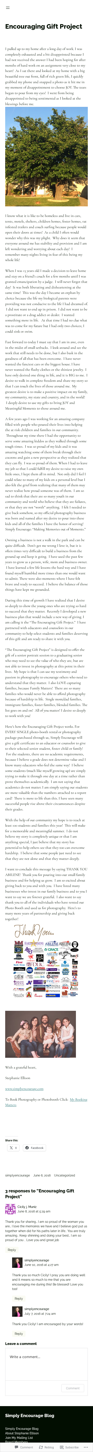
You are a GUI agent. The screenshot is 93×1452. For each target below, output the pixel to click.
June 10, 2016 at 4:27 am (41, 1265)
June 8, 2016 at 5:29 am (34, 1211)
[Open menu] (7, 7)
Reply (12, 1250)
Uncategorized (64, 1175)
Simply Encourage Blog (29, 1415)
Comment (73, 1388)
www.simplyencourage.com (24, 1088)
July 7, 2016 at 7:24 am (40, 1313)
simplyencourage (17, 1175)
